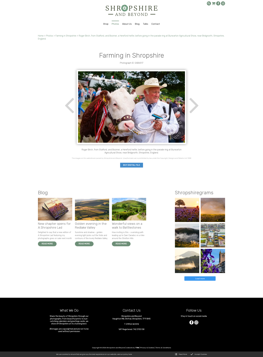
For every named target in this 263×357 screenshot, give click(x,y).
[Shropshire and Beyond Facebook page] (218, 3)
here (130, 354)
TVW (137, 348)
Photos (49, 35)
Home (41, 35)
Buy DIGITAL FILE (131, 165)
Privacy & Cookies (147, 348)
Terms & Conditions (163, 348)
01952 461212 (132, 324)
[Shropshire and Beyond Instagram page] (223, 3)
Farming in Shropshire (65, 35)
